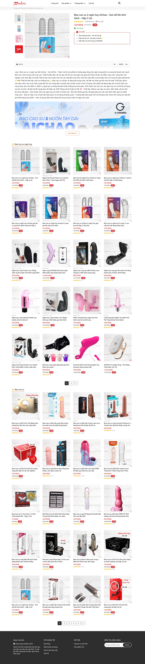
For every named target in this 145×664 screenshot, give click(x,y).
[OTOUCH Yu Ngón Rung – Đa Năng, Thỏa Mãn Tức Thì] (118, 347)
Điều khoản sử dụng (51, 647)
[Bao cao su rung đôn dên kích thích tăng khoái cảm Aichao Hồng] (26, 544)
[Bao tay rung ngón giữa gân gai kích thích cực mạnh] (56, 347)
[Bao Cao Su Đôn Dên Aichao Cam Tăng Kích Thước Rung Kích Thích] (118, 453)
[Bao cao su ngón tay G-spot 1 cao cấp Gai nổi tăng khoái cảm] (118, 208)
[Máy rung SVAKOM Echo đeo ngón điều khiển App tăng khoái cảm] (56, 253)
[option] (19, 18)
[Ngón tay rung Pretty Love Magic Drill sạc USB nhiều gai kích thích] (56, 300)
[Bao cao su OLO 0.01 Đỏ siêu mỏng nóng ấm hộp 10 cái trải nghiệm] (26, 453)
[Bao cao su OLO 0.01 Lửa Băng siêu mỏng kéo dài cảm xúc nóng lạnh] (26, 406)
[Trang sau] (76, 383)
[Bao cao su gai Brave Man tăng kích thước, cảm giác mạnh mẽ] (56, 453)
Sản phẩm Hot (79, 647)
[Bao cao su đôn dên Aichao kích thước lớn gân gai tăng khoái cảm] (56, 589)
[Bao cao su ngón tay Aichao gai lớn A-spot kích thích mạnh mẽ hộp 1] (26, 208)
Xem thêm (72, 133)
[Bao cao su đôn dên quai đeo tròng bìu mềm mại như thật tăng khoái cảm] (56, 406)
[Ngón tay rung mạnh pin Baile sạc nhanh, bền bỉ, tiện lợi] (26, 300)
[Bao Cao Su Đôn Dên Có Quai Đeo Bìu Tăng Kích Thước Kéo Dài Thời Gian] (87, 589)
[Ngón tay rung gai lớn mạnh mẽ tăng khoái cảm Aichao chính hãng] (118, 253)
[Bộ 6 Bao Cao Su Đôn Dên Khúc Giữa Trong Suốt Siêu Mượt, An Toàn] (56, 498)
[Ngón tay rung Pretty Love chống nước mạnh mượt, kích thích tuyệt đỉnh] (26, 253)
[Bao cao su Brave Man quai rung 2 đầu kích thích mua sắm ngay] (87, 544)
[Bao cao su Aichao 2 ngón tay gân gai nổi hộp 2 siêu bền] (87, 208)
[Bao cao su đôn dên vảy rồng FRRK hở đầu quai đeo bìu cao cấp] (87, 453)
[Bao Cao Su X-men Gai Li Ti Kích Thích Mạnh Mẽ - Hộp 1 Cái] (26, 498)
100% (121, 64)
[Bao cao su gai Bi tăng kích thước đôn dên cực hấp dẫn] (87, 498)
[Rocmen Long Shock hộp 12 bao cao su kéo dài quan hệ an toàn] (56, 544)
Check (127, 645)
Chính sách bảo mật (50, 650)
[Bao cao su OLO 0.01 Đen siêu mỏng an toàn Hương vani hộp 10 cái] (118, 544)
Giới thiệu (47, 644)
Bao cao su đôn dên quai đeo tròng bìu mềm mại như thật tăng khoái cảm (55, 425)
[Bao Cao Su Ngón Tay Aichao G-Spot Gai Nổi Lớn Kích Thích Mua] (87, 160)
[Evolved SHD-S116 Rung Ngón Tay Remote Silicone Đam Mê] (87, 347)
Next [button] (67, 35)
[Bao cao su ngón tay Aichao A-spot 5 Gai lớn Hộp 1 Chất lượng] (118, 160)
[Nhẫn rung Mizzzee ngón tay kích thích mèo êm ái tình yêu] (87, 300)
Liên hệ (46, 653)
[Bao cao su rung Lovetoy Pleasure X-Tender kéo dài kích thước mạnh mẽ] (118, 406)
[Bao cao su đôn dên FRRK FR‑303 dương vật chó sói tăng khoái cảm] (118, 498)
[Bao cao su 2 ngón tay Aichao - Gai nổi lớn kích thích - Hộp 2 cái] (47, 35)
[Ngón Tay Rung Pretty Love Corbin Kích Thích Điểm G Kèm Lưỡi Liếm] (26, 347)
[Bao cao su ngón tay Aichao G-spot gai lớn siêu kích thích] (56, 208)
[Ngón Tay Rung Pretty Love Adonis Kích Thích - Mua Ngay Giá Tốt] (56, 160)
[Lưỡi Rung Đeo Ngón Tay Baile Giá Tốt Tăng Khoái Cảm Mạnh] (118, 300)
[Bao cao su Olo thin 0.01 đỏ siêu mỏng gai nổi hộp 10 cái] (118, 589)
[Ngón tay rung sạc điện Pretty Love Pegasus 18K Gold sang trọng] (87, 253)
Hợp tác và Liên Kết (80, 644)
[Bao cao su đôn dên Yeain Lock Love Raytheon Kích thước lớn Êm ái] (87, 406)
